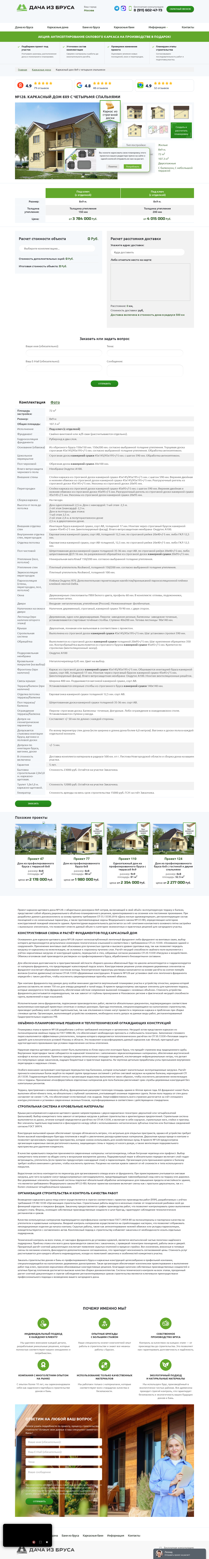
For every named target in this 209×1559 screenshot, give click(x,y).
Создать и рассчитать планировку (181, 130)
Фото (55, 402)
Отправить (39, 1501)
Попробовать (132, 166)
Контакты (188, 27)
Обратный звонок (180, 8)
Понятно (112, 166)
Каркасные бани (124, 27)
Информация (115, 1535)
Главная (22, 69)
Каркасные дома (57, 27)
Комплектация (32, 402)
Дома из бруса (24, 27)
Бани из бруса (91, 27)
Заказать (33, 803)
